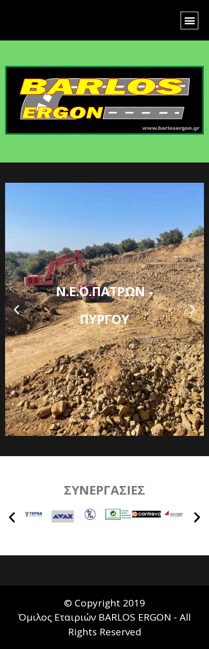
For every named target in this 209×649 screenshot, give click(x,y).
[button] (189, 20)
